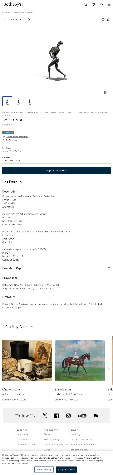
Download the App (26, 444)
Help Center (23, 434)
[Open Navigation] (109, 4)
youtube (82, 415)
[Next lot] (29, 19)
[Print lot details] (109, 19)
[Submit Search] (85, 4)
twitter (45, 415)
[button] (56, 56)
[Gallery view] (106, 92)
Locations (21, 439)
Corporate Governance (56, 444)
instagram (68, 416)
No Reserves (11, 140)
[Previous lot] (5, 19)
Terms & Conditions (82, 439)
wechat (96, 416)
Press (47, 434)
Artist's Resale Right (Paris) (17, 136)
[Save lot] (103, 19)
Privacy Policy (51, 439)
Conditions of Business (83, 444)
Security (75, 434)
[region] (56, 463)
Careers (48, 450)
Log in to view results (56, 170)
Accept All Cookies (66, 469)
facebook (56, 416)
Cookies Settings (44, 469)
